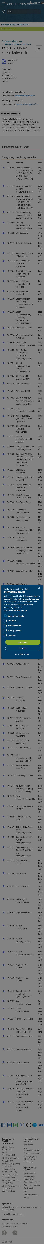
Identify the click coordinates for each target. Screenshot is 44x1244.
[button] (22, 654)
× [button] (39, 588)
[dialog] (22, 622)
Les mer (24, 610)
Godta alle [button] (23, 642)
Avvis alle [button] (22, 648)
